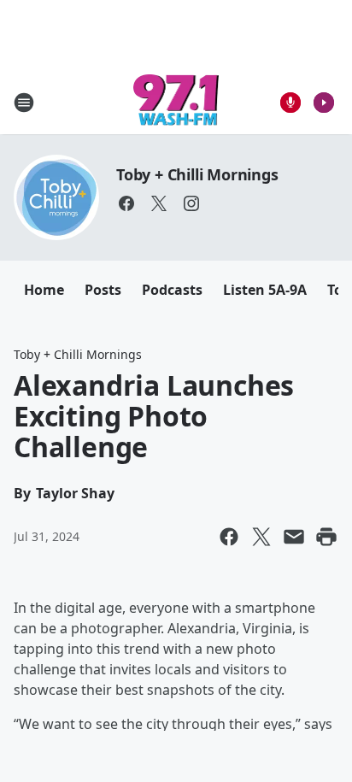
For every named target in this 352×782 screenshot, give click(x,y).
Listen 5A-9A (265, 289)
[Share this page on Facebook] (229, 537)
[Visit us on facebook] (126, 203)
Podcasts (172, 289)
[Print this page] (326, 537)
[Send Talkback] (290, 102)
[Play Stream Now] (324, 102)
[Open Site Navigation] (24, 102)
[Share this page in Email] (294, 537)
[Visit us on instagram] (191, 203)
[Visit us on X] (159, 203)
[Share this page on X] (261, 537)
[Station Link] (176, 102)
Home (44, 289)
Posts (103, 289)
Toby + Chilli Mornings (197, 174)
